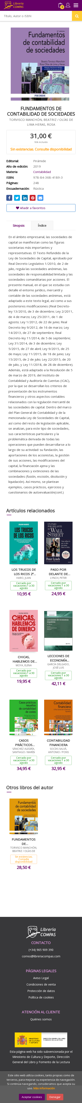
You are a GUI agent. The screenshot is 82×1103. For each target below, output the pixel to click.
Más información (44, 1088)
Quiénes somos (41, 1019)
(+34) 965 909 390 (41, 950)
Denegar (55, 1097)
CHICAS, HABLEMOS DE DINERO (24, 659)
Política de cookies (41, 997)
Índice (42, 225)
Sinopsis (19, 225)
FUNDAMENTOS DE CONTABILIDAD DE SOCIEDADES (24, 841)
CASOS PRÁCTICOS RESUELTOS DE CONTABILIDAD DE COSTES (23, 742)
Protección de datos (41, 991)
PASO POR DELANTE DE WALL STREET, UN (58, 571)
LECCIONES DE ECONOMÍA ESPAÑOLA (58, 658)
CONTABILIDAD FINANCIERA (58, 742)
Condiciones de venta (41, 984)
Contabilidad (42, 172)
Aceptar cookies (32, 1097)
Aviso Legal (41, 978)
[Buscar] (77, 16)
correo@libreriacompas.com (41, 956)
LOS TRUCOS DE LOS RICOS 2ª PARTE (24, 571)
